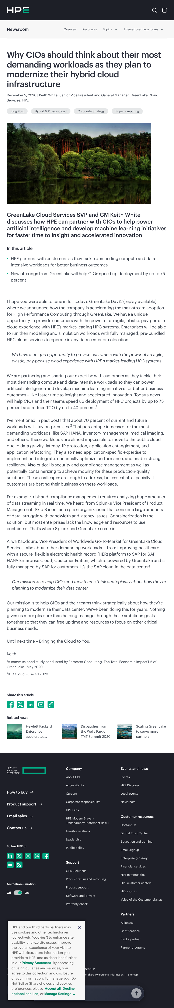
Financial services (133, 866)
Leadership (73, 839)
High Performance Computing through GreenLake (62, 314)
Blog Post (17, 111)
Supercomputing (127, 111)
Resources (90, 29)
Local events (129, 793)
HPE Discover (130, 785)
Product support (77, 887)
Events (125, 777)
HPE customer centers (136, 883)
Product (21, 804)
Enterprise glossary (134, 858)
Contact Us (128, 825)
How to (17, 792)
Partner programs (133, 947)
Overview (70, 29)
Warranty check (77, 904)
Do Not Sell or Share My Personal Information (96, 974)
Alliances (127, 923)
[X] (19, 856)
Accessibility (75, 785)
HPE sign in (128, 891)
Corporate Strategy (91, 111)
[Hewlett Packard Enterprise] (18, 10)
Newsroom (128, 802)
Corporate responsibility (83, 802)
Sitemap (133, 974)
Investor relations (78, 831)
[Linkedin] (10, 856)
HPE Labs (72, 810)
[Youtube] (10, 865)
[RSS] (19, 865)
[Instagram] (28, 856)
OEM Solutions (76, 871)
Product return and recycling (86, 879)
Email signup (130, 850)
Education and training (137, 841)
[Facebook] (45, 856)
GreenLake (88, 528)
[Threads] (37, 856)
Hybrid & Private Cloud (51, 111)
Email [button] (17, 816)
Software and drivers (80, 896)
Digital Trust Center (134, 833)
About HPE (73, 777)
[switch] (15, 892)
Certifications (130, 931)
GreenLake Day (103, 301)
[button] (79, 927)
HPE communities (133, 875)
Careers (71, 793)
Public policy (75, 848)
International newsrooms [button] (141, 29)
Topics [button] (107, 29)
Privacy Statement (36, 963)
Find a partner (130, 939)
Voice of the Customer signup (141, 899)
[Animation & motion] (18, 892)
